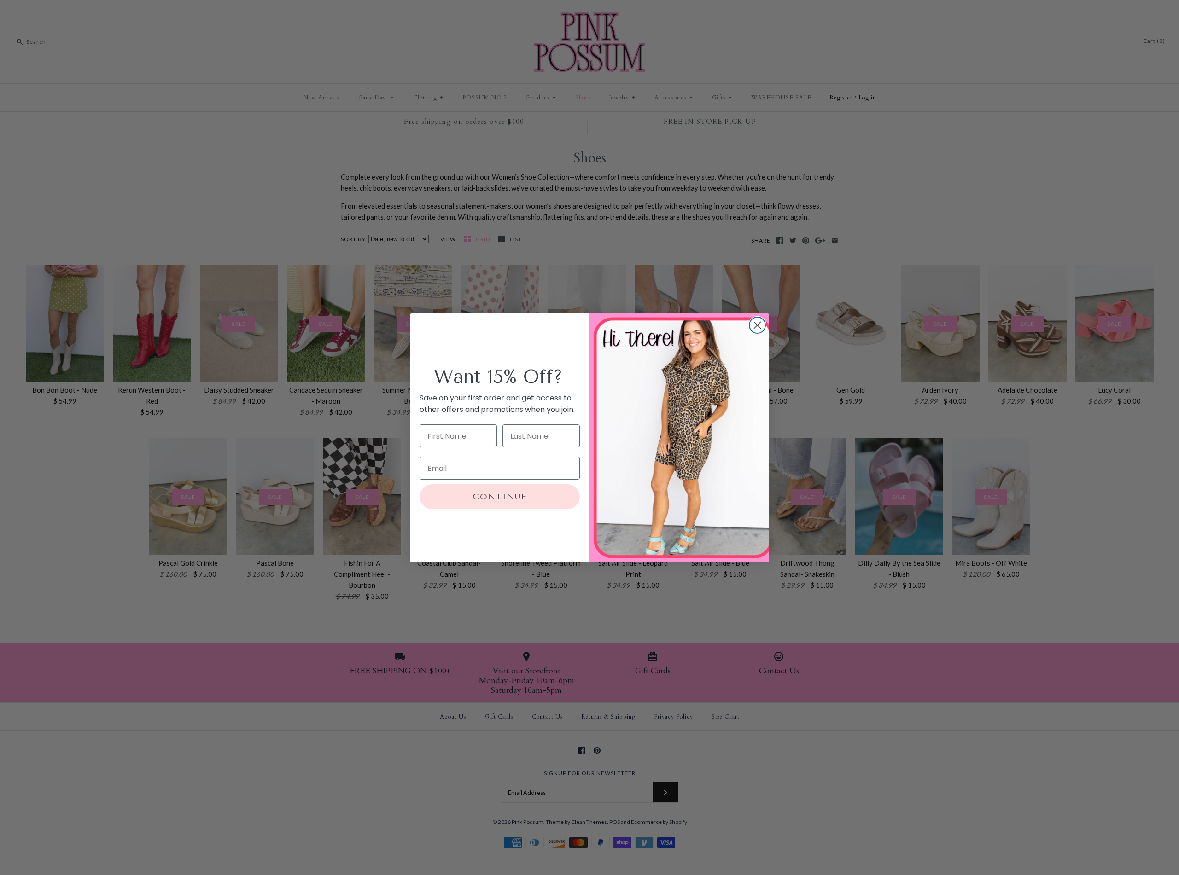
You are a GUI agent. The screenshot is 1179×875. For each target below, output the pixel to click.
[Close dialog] (757, 325)
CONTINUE (500, 497)
